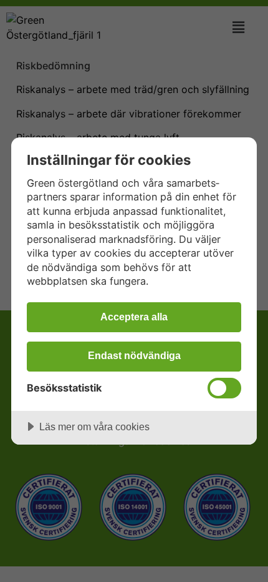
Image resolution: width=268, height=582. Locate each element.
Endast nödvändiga (134, 355)
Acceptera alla (134, 316)
